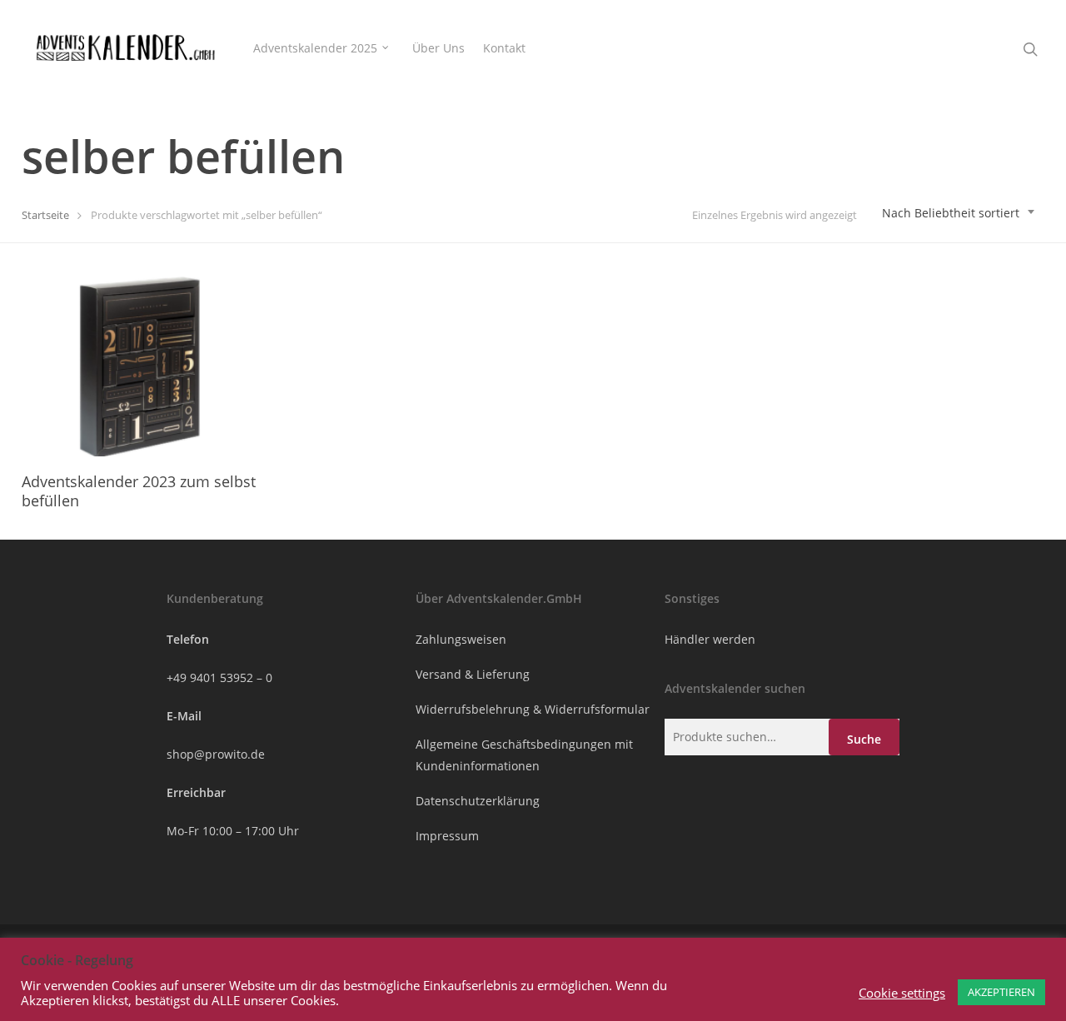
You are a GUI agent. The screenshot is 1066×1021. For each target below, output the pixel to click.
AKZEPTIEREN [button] (1001, 991)
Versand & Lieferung (473, 674)
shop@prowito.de (216, 754)
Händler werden (710, 639)
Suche (864, 739)
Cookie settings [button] (902, 992)
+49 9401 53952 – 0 (219, 677)
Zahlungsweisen (461, 639)
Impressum (447, 836)
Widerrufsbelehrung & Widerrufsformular (533, 709)
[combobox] (959, 213)
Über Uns (438, 48)
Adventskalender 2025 (315, 48)
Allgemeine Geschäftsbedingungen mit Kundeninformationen (524, 755)
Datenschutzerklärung (478, 801)
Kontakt (504, 48)
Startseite (45, 214)
